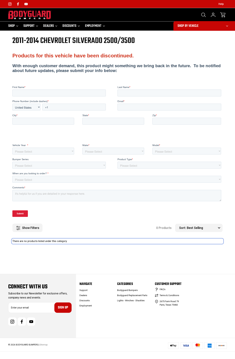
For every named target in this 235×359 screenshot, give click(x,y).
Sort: (182, 228)
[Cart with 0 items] (223, 15)
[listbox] (204, 228)
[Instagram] (10, 4)
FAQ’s (162, 289)
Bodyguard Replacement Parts (132, 295)
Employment (93, 26)
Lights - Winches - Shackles (131, 300)
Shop (11, 26)
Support (29, 26)
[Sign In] (213, 15)
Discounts (69, 26)
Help (221, 4)
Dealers (48, 26)
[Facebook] (18, 4)
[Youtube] (26, 4)
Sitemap (43, 345)
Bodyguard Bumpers (127, 290)
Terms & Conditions (169, 295)
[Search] (203, 15)
